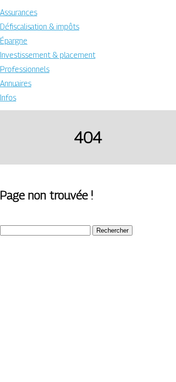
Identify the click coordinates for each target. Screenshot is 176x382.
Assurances (18, 12)
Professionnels (24, 69)
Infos (8, 97)
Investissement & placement (47, 55)
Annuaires (15, 83)
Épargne (13, 41)
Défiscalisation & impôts (39, 26)
